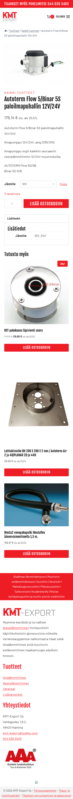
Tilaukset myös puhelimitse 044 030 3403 (36, 4)
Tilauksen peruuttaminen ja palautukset (46, 795)
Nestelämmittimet (16, 683)
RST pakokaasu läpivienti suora (23, 330)
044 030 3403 (12, 738)
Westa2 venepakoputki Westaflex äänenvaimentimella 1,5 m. (24, 535)
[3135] (36, 62)
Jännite (10, 184)
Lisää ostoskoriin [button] (36, 347)
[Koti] (5, 30)
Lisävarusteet (13, 694)
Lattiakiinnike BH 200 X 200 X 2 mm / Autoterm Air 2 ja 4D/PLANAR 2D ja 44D (35, 453)
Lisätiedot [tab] (13, 218)
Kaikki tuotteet (19, 93)
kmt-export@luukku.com (20, 733)
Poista (63, 184)
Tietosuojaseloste (45, 790)
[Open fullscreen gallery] (65, 80)
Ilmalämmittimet (14, 677)
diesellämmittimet (16, 628)
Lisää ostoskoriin (46, 203)
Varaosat (9, 689)
